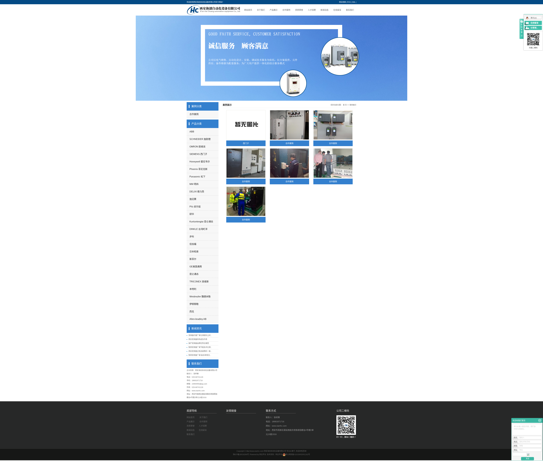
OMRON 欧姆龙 (197, 146)
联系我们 (350, 10)
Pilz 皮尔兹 (195, 206)
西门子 (246, 143)
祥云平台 (278, 454)
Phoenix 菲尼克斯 (198, 169)
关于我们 (261, 10)
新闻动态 (324, 10)
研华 (191, 214)
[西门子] (246, 125)
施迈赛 (192, 199)
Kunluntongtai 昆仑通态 (201, 221)
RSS (349, 2)
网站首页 (248, 10)
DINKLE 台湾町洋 (198, 229)
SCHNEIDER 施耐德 (200, 139)
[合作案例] (289, 125)
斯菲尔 (192, 259)
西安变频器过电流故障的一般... (200, 351)
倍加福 (192, 244)
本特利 (192, 289)
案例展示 (353, 105)
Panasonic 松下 (197, 176)
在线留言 (337, 10)
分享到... (534, 28)
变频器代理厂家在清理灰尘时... (200, 335)
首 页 (345, 105)
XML (353, 2)
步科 (191, 236)
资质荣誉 (299, 10)
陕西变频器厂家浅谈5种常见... (199, 355)
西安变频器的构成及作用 (197, 339)
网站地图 (342, 2)
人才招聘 (312, 10)
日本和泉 (194, 251)
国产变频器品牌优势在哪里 (198, 343)
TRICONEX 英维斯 (199, 281)
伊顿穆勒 (194, 304)
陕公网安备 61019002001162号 (297, 454)
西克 (191, 311)
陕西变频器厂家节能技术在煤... (200, 347)
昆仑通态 (194, 274)
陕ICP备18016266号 (241, 454)
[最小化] (539, 420)
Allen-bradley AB (197, 319)
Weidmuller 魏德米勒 (200, 296)
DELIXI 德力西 (196, 191)
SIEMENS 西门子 (198, 154)
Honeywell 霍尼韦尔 (199, 161)
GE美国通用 (195, 266)
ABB (191, 131)
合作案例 (286, 10)
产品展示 (274, 10)
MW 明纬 (194, 184)
